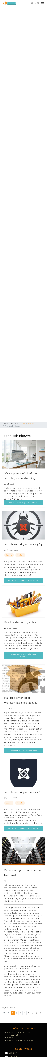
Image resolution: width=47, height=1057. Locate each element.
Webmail (11, 1038)
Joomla (9, 555)
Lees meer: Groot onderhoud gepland (23, 655)
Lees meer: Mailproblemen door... (24, 751)
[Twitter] (35, 3)
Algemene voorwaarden (19, 1032)
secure (9, 803)
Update (20, 555)
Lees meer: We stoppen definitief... (23, 503)
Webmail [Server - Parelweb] (21, 1040)
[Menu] (42, 3)
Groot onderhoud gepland (21, 622)
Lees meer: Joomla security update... (23, 581)
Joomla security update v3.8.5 (23, 544)
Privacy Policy (14, 1035)
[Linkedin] (38, 3)
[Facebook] (32, 3)
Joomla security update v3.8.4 (23, 792)
